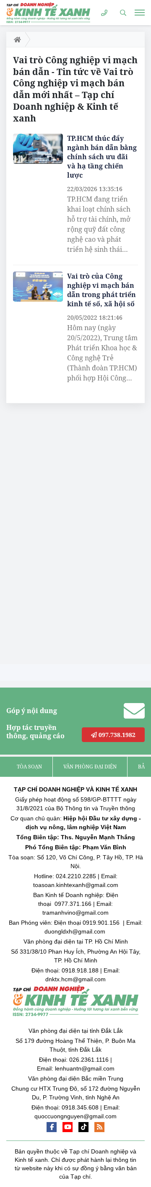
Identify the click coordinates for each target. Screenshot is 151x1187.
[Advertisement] (69, 536)
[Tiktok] (83, 1127)
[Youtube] (67, 1127)
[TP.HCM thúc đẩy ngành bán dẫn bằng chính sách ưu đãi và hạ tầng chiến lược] (38, 149)
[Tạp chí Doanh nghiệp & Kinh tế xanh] (48, 12)
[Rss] (99, 1127)
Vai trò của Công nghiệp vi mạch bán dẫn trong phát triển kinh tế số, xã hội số (101, 290)
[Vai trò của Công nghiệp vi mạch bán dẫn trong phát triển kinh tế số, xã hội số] (38, 287)
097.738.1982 (116, 735)
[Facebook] (52, 1127)
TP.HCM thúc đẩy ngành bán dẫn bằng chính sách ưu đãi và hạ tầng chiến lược (102, 157)
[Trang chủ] (15, 39)
